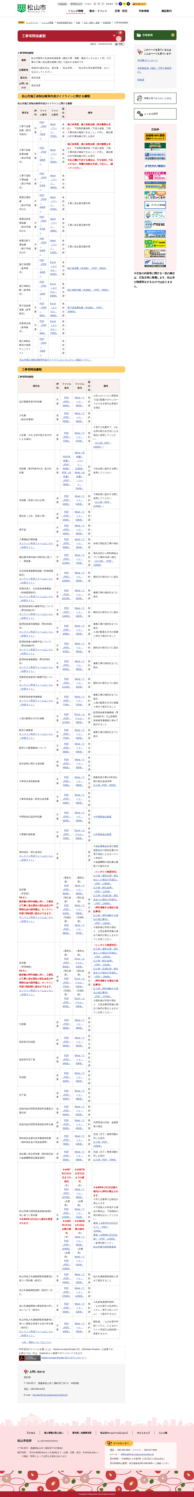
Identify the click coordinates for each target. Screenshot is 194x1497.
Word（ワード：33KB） (80, 1327)
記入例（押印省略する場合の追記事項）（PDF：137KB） (105, 992)
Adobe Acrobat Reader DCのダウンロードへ (63, 1358)
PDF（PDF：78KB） (66, 1140)
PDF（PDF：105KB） (66, 577)
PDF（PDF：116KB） (66, 1265)
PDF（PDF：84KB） (66, 1002)
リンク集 (163, 1433)
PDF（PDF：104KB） (66, 1245)
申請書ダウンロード (147, 60)
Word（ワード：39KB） (80, 1095)
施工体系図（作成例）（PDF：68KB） (87, 268)
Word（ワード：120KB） (80, 1292)
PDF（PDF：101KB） (66, 594)
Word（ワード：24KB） (80, 594)
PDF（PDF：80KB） (66, 963)
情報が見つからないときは (157, 98)
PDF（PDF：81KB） (66, 909)
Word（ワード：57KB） (80, 437)
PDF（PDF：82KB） (66, 1278)
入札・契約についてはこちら (36, 1342)
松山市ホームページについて (114, 1433)
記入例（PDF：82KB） (105, 785)
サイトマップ (143, 1433)
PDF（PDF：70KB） (66, 834)
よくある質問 (151, 114)
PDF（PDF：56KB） (66, 1059)
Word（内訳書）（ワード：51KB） (80, 480)
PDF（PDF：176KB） (66, 1292)
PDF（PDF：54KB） (66, 401)
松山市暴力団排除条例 (104, 1247)
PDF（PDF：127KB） (66, 718)
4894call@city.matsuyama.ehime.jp (137, 1454)
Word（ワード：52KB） (80, 500)
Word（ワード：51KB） (80, 1213)
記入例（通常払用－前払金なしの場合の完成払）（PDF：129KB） (105, 880)
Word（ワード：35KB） (80, 763)
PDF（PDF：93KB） (66, 630)
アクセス (31, 1433)
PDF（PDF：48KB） (66, 1024)
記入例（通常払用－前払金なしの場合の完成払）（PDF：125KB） (105, 953)
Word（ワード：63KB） (80, 1140)
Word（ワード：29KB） (80, 1024)
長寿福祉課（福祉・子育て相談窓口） (154, 70)
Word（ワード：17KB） (80, 559)
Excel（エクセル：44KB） (80, 963)
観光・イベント (98, 10)
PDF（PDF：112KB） (66, 559)
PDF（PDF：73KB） (66, 781)
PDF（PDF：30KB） (66, 1077)
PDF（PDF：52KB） (66, 817)
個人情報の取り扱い (53, 1433)
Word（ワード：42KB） (80, 683)
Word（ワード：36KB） (80, 889)
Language (62, 4)
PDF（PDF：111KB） (66, 683)
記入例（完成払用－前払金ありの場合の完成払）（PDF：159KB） (105, 973)
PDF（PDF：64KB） (66, 1327)
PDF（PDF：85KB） (66, 889)
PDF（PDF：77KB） (66, 437)
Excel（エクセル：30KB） (80, 718)
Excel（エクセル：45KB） (80, 982)
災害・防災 (121, 10)
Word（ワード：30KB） (80, 529)
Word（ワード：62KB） (80, 1110)
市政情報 (144, 10)
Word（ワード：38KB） (80, 1193)
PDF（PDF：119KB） (66, 612)
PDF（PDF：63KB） (66, 500)
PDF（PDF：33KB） (66, 529)
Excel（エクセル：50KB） (80, 834)
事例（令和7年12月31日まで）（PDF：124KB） (105, 1227)
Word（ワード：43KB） (80, 630)
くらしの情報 (75, 10)
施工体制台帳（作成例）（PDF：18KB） (88, 290)
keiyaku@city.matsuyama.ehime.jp (50, 1395)
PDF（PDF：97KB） (66, 647)
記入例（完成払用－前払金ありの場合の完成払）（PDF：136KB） (105, 899)
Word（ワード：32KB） (80, 817)
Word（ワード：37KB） (80, 701)
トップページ (32, 23)
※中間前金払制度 (102, 816)
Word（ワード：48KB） (80, 665)
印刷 (121, 44)
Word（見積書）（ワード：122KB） (80, 461)
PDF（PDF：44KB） (66, 799)
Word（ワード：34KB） (80, 748)
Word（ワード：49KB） (80, 417)
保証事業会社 (102, 846)
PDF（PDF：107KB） (66, 1193)
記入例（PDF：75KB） (105, 1160)
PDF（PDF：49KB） (66, 763)
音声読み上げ (76, 4)
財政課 (140, 80)
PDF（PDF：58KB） (66, 748)
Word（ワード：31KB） (80, 543)
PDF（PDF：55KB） (66, 417)
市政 (78, 23)
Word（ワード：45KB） (80, 401)
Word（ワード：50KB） (80, 516)
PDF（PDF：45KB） (66, 516)
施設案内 (166, 10)
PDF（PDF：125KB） (66, 1213)
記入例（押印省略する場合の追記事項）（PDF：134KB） (105, 919)
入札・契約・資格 (91, 23)
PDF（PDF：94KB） (66, 665)
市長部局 (107, 23)
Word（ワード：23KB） (80, 577)
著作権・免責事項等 (81, 1433)
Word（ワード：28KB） (80, 1156)
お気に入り (140, 4)
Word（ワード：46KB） (80, 612)
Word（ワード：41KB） (80, 1261)
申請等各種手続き (65, 23)
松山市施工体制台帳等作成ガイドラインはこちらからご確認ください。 (56, 360)
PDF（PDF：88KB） (66, 929)
